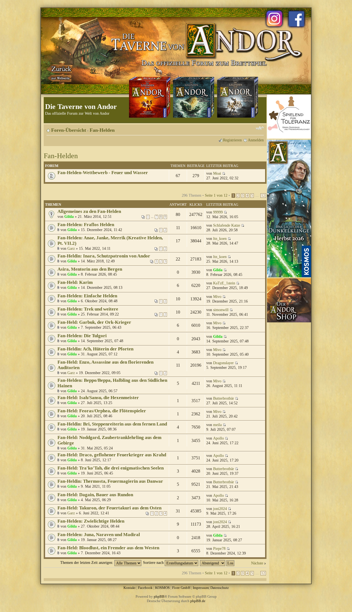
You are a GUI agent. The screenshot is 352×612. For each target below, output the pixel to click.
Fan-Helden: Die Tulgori (82, 335)
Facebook (145, 588)
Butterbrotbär (223, 398)
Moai (217, 173)
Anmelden (256, 140)
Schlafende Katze (226, 225)
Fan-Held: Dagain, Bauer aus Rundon (95, 494)
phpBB (159, 596)
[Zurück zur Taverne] (60, 72)
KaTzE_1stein (224, 283)
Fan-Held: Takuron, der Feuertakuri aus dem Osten (109, 508)
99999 (218, 212)
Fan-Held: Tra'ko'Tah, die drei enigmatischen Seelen (110, 468)
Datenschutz (219, 588)
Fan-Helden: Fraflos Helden (85, 224)
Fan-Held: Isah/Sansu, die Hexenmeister (98, 397)
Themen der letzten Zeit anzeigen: (87, 562)
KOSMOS (162, 588)
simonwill (221, 310)
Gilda (69, 216)
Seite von (216, 195)
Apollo (218, 438)
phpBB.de (197, 601)
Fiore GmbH (181, 588)
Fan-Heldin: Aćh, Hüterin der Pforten (95, 349)
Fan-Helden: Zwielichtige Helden (90, 521)
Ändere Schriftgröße (260, 128)
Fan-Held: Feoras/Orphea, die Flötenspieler (101, 410)
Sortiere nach (154, 562)
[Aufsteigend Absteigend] (217, 562)
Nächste (257, 563)
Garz (71, 248)
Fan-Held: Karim (75, 282)
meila (217, 424)
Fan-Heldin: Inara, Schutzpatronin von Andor (103, 256)
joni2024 (220, 508)
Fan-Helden (102, 130)
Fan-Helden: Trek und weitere (87, 309)
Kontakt (129, 588)
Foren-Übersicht (68, 130)
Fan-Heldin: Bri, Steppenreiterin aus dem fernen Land (112, 424)
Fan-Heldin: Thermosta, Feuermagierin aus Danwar (110, 481)
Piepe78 (219, 548)
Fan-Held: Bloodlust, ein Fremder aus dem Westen (108, 547)
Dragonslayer (223, 363)
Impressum (201, 588)
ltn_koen (220, 238)
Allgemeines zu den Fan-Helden (89, 211)
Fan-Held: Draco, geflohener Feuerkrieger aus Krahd (111, 454)
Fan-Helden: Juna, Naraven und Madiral (98, 534)
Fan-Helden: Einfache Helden (87, 295)
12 (263, 195)
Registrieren (232, 140)
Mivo (217, 296)
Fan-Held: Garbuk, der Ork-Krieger (94, 322)
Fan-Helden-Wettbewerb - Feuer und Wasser (102, 172)
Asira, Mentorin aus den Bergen (89, 269)
